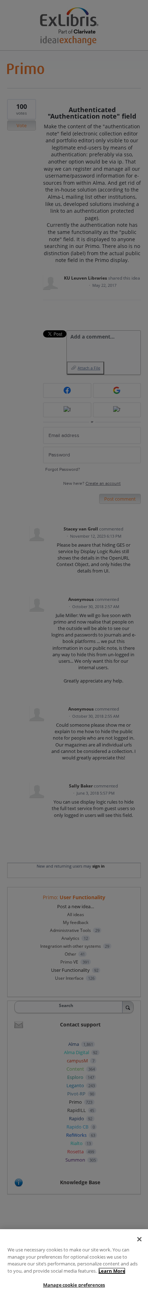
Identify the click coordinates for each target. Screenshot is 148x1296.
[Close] (139, 1239)
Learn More (111, 1271)
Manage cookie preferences (74, 1285)
